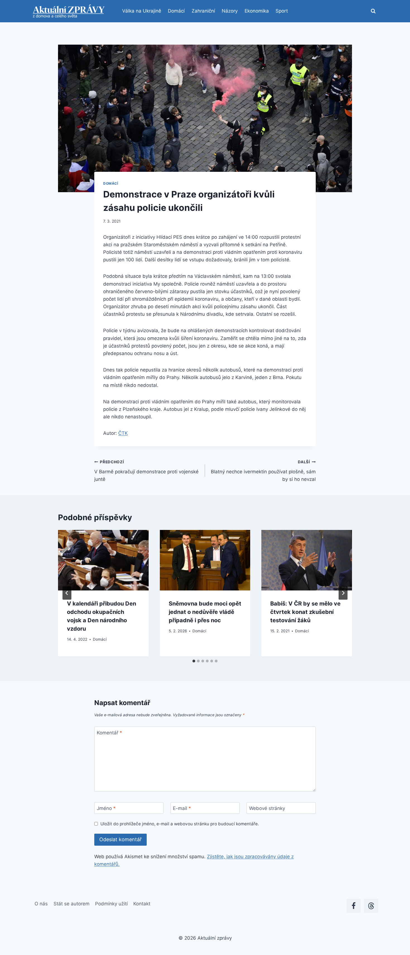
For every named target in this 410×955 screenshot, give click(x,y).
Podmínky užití (111, 903)
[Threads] (371, 906)
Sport (282, 11)
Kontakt (141, 903)
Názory (230, 11)
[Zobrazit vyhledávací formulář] (373, 11)
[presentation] (103, 560)
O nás (41, 903)
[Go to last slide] (66, 593)
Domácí (176, 11)
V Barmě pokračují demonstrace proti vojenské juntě (146, 471)
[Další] (343, 593)
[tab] (193, 661)
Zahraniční (203, 11)
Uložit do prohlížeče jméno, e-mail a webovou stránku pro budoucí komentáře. (179, 823)
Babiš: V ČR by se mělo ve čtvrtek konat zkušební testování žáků (305, 612)
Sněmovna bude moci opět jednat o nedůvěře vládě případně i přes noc (205, 612)
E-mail (182, 808)
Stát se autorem (72, 903)
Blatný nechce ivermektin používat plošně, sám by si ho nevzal (263, 471)
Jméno (106, 808)
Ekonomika (257, 11)
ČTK (123, 433)
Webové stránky (267, 808)
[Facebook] (353, 906)
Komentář (109, 732)
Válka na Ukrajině (141, 11)
